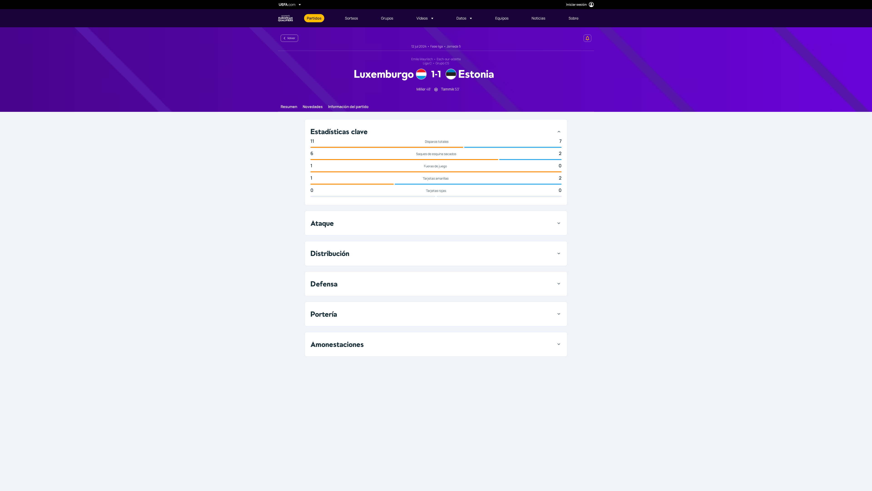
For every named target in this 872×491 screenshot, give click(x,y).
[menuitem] (320, 18)
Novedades (313, 107)
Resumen (289, 107)
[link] (314, 18)
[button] (425, 18)
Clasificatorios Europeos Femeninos (285, 18)
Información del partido (348, 107)
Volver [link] (291, 38)
